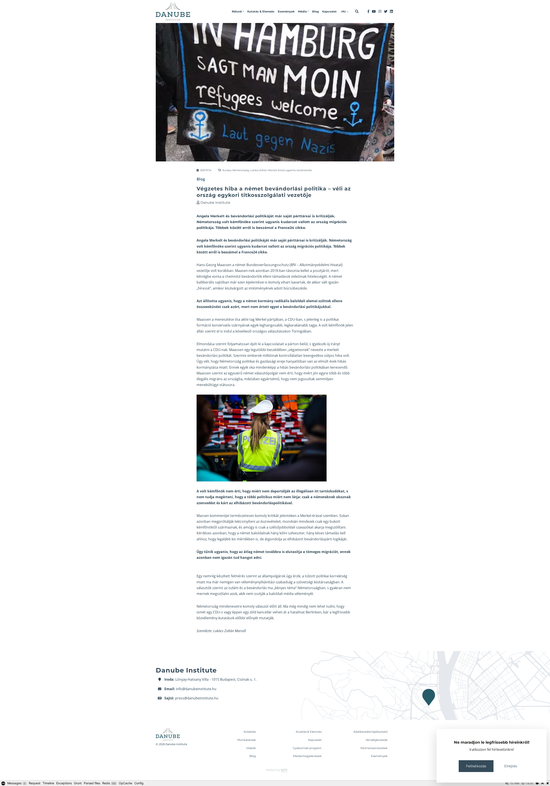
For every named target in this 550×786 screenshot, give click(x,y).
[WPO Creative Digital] (275, 770)
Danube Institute (215, 203)
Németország (240, 170)
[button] (238, 12)
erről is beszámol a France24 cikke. (238, 252)
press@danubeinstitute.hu (196, 698)
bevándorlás (304, 170)
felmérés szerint (244, 576)
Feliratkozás (476, 766)
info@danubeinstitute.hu (196, 688)
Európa (227, 170)
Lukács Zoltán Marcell (263, 170)
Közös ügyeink (287, 170)
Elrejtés (510, 766)
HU (344, 11)
